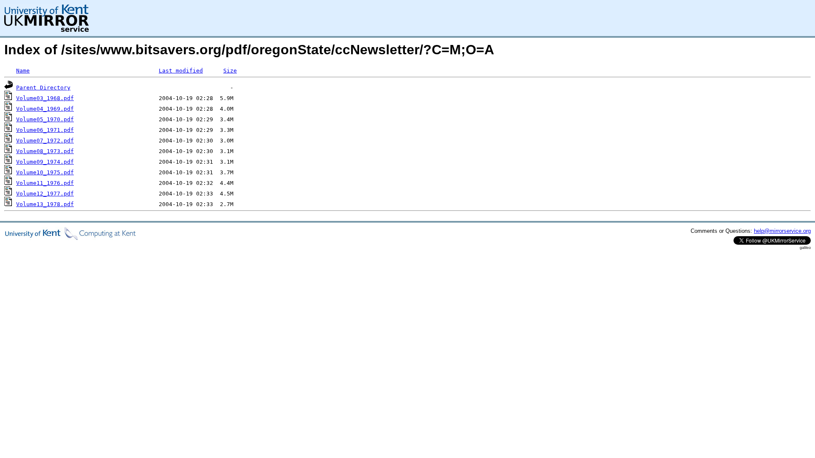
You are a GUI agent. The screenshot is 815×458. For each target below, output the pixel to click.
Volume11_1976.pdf (45, 183)
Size (230, 70)
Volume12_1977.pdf (45, 193)
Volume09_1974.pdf (45, 162)
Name (23, 70)
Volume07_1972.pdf (45, 140)
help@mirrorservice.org (782, 231)
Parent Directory (43, 87)
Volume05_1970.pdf (45, 119)
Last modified (181, 70)
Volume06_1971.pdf (45, 130)
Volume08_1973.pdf (45, 151)
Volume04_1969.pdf (45, 109)
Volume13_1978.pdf (45, 204)
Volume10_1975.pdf (45, 172)
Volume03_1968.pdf (45, 98)
